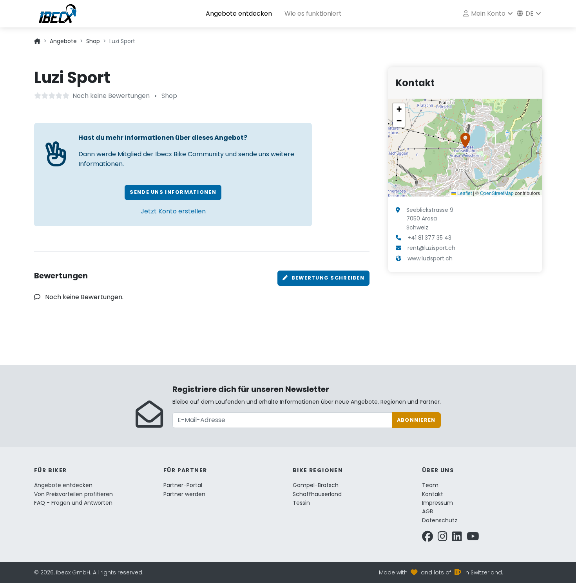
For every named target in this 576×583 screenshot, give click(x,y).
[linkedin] (457, 538)
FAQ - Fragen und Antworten (73, 503)
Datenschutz (439, 520)
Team (430, 485)
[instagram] (442, 538)
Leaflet (464, 193)
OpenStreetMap (497, 193)
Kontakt (432, 494)
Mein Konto (487, 13)
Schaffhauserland (317, 494)
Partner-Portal (182, 485)
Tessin (301, 503)
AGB (427, 511)
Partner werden (184, 494)
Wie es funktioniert (313, 13)
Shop (93, 41)
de (529, 13)
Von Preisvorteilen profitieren (73, 494)
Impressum (437, 503)
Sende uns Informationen (173, 192)
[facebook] (427, 538)
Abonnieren (416, 420)
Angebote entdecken (239, 13)
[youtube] (473, 538)
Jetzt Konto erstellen (173, 211)
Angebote (63, 41)
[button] (465, 140)
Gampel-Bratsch (316, 485)
